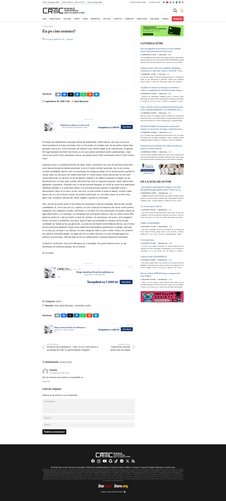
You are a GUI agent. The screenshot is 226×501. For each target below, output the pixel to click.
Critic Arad (162, 74)
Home (44, 26)
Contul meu (170, 467)
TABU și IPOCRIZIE (150, 223)
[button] (175, 10)
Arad (56, 305)
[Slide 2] (55, 129)
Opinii (51, 26)
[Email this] (58, 95)
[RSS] (133, 461)
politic (88, 305)
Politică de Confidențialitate (97, 467)
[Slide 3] (56, 129)
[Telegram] (180, 2)
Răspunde (46, 381)
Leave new (66, 362)
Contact (135, 467)
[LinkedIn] (124, 492)
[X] (173, 2)
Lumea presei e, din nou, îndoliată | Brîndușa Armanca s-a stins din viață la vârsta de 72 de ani (161, 71)
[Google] (183, 2)
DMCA (128, 467)
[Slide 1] (54, 129)
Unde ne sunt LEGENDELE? (154, 257)
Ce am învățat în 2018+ (151, 207)
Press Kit (144, 467)
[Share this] (64, 95)
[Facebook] (164, 2)
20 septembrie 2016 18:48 (59, 373)
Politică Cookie (117, 467)
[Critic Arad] (63, 10)
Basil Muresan (81, 101)
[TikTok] (177, 2)
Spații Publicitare (156, 467)
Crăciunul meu (147, 240)
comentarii (79, 305)
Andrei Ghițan (118, 492)
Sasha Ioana (163, 54)
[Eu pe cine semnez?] (57, 39)
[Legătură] (182, 10)
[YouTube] (167, 2)
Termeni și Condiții (76, 467)
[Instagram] (170, 2)
